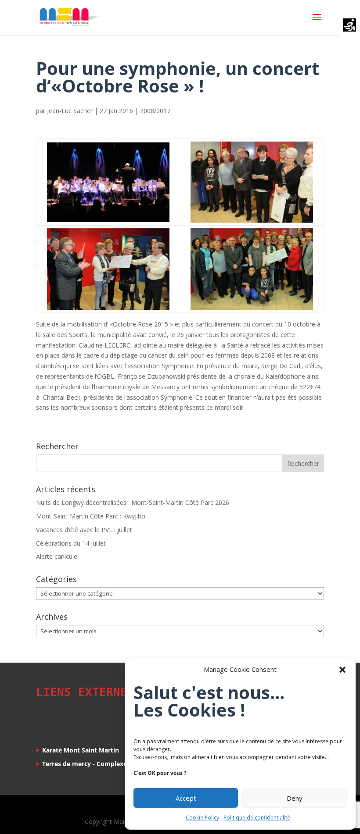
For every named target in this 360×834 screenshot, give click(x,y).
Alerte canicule (56, 556)
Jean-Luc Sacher (70, 110)
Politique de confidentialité (256, 817)
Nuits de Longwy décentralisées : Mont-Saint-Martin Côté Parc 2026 (132, 502)
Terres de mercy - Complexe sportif (95, 763)
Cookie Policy (202, 817)
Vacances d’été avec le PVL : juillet (84, 529)
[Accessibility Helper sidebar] (349, 25)
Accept (186, 798)
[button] (342, 669)
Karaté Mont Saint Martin (80, 750)
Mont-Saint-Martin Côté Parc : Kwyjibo (90, 516)
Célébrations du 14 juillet (71, 543)
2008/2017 (155, 110)
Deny (294, 798)
